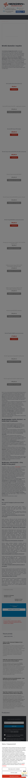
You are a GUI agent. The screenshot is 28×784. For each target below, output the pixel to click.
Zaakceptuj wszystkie (14, 776)
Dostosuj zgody (14, 772)
